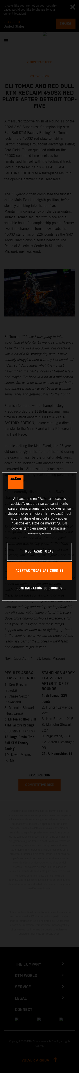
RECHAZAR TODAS (39, 551)
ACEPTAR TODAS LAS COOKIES (40, 570)
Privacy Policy (34, 533)
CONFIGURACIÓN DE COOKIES (40, 588)
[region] (39, 536)
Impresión (46, 533)
